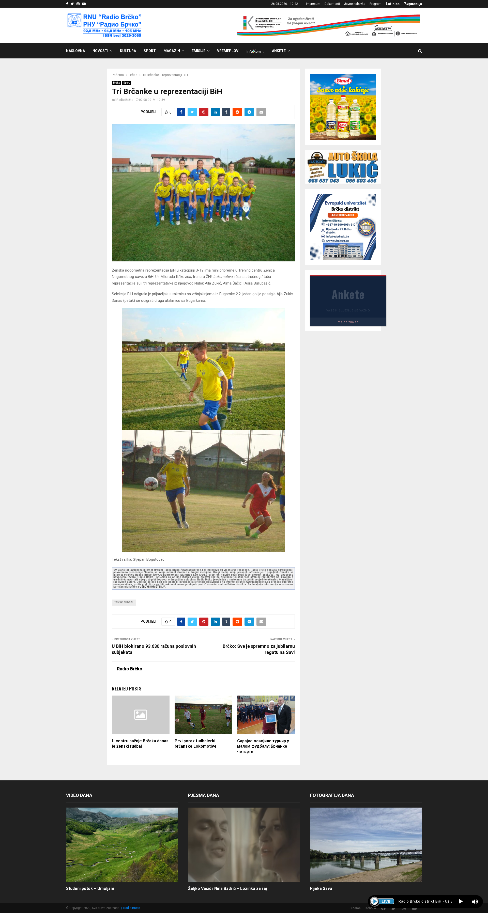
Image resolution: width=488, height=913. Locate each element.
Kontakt (370, 908)
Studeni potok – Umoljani (90, 888)
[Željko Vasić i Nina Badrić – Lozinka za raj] (244, 845)
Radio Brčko (124, 100)
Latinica (393, 4)
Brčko (116, 82)
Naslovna (75, 51)
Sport (150, 51)
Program (376, 4)
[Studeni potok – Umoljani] (122, 845)
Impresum (313, 4)
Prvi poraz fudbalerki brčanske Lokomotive (196, 743)
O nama (355, 908)
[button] (461, 901)
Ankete (279, 51)
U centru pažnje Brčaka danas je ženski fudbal (140, 743)
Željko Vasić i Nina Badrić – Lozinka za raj (227, 888)
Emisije (198, 51)
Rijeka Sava (321, 888)
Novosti (100, 51)
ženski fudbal (124, 602)
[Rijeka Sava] (366, 845)
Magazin (171, 51)
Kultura (128, 51)
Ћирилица (413, 4)
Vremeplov (227, 51)
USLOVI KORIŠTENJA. (153, 586)
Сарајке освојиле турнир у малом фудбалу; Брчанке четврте (263, 746)
